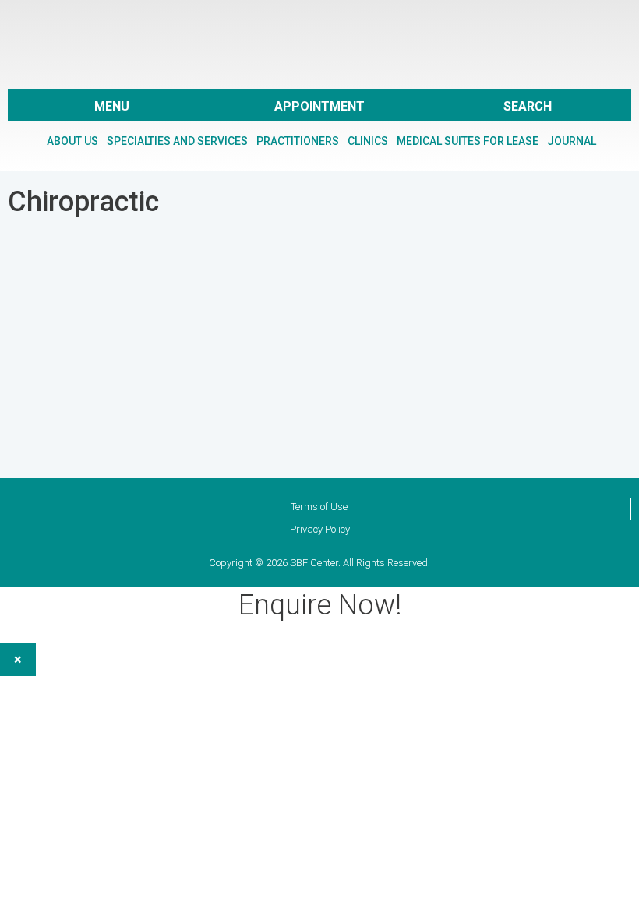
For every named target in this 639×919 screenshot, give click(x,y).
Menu (111, 106)
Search (527, 106)
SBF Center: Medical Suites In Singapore (319, 42)
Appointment (319, 106)
